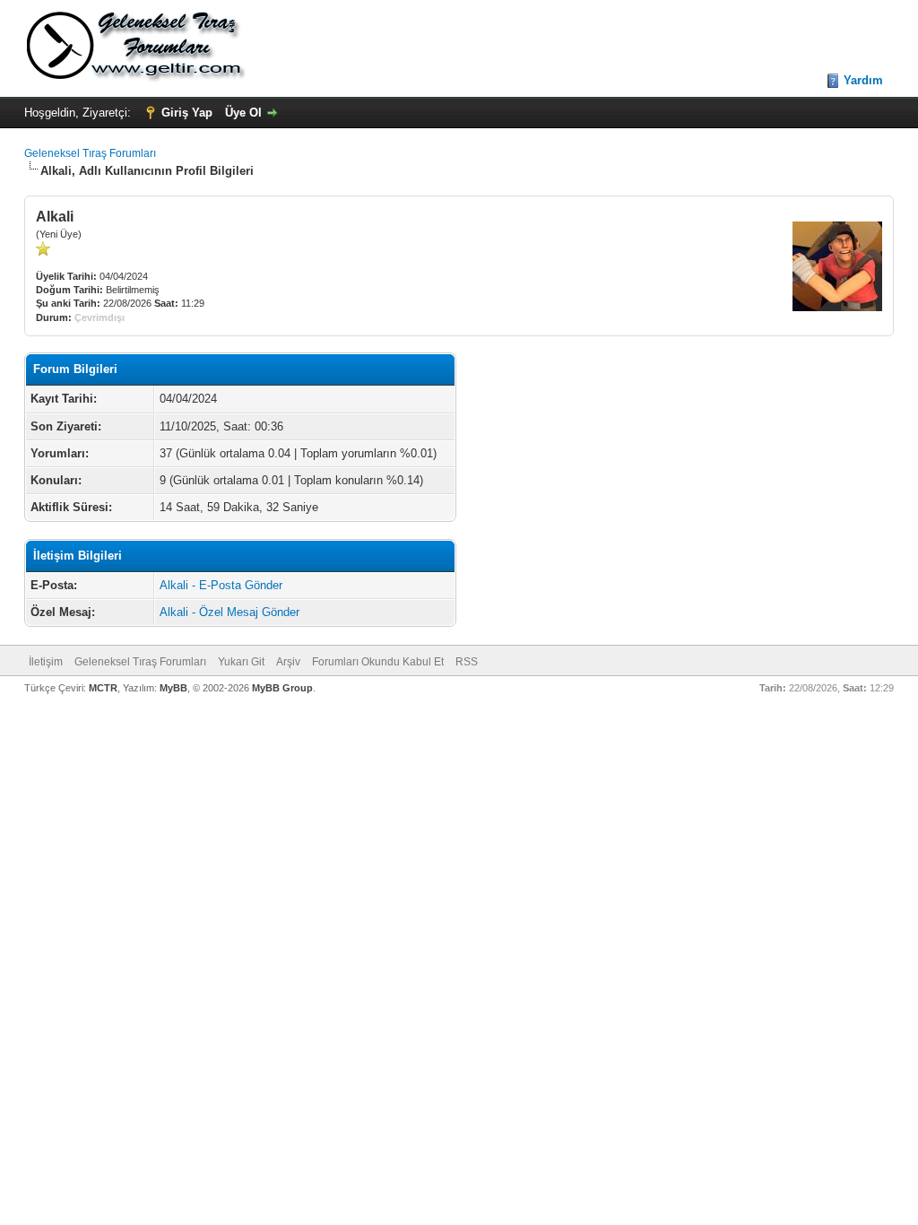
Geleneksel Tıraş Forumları (90, 153)
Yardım (863, 80)
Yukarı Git (241, 662)
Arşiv (288, 662)
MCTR (103, 687)
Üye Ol (243, 112)
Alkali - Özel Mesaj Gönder (229, 612)
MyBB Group (282, 687)
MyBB (173, 687)
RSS (466, 662)
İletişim (46, 662)
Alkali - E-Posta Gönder (221, 585)
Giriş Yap (186, 112)
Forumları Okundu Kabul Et (378, 662)
